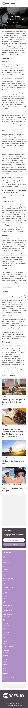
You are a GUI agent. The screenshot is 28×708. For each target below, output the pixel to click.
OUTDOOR (14, 13)
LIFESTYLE (5, 484)
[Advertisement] (14, 510)
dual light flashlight (19, 65)
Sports (18, 484)
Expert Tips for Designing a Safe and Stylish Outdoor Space (13, 402)
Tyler (7, 22)
